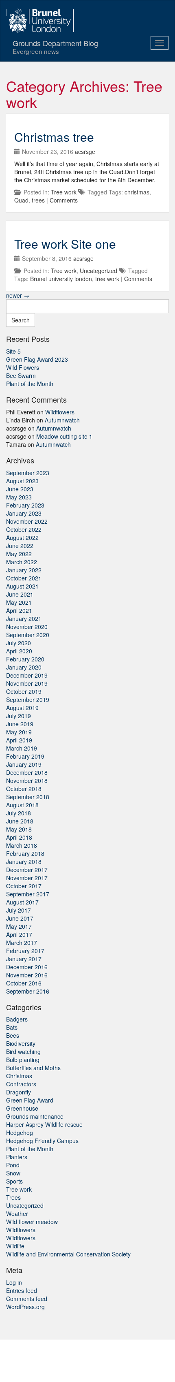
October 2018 (24, 789)
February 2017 (25, 951)
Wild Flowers (22, 367)
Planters (16, 1157)
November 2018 (27, 780)
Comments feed (26, 1299)
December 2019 (27, 675)
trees (38, 200)
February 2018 (25, 853)
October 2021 (24, 578)
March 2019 (21, 748)
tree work (107, 279)
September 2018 (27, 797)
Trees (13, 1197)
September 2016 (27, 991)
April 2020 (19, 651)
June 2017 (19, 918)
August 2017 (22, 902)
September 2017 (27, 894)
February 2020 (25, 659)
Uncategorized (98, 271)
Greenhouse (22, 1108)
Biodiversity (20, 1043)
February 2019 (25, 756)
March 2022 (21, 562)
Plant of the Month (29, 384)
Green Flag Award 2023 (37, 359)
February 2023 (25, 505)
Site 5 (13, 351)
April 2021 (19, 610)
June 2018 (19, 821)
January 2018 (24, 861)
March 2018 (21, 845)
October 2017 (24, 886)
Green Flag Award (29, 1100)
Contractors (21, 1084)
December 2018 (27, 772)
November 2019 (27, 683)
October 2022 (24, 529)
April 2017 (19, 934)
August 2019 (22, 708)
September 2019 (27, 699)
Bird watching (23, 1051)
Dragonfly (18, 1092)
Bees (12, 1035)
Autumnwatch (62, 420)
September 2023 (27, 473)
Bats (12, 1027)
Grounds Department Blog (55, 46)
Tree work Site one (65, 243)
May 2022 (19, 554)
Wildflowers (59, 412)
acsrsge (85, 151)
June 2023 (19, 489)
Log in (14, 1282)
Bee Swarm (21, 375)
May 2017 (19, 926)
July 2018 (18, 813)
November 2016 (27, 975)
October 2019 (24, 691)
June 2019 (19, 724)
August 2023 (22, 481)
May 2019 (19, 732)
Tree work (64, 192)
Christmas (19, 1076)
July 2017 (18, 910)
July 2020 (18, 643)
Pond (13, 1165)
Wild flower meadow (32, 1222)
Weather (17, 1213)
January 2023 (24, 513)
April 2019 (19, 740)
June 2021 (19, 594)
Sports (14, 1181)
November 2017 (27, 878)
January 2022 (24, 570)
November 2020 (27, 627)
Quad (21, 200)
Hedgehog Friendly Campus (42, 1141)
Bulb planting (22, 1060)
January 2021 (24, 618)
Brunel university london (61, 279)
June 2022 (19, 546)
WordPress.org (25, 1307)
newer (17, 295)
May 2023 (19, 497)
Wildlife (15, 1246)
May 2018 (19, 829)
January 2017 (24, 959)
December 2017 (27, 870)
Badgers (17, 1019)
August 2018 (22, 805)
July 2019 (18, 716)
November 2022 (27, 521)
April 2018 (19, 837)
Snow (13, 1173)
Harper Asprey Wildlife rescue (44, 1124)
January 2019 (24, 764)
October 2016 (24, 983)
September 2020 (27, 635)
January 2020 (24, 667)
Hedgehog (19, 1132)
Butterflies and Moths (33, 1068)
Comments (64, 200)
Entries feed (21, 1290)
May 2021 (19, 602)
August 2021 (22, 586)
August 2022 (22, 537)
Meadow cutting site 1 (64, 436)
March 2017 (21, 942)
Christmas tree (54, 136)
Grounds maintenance (34, 1116)
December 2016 (27, 967)
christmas (137, 192)
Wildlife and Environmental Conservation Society (68, 1254)
